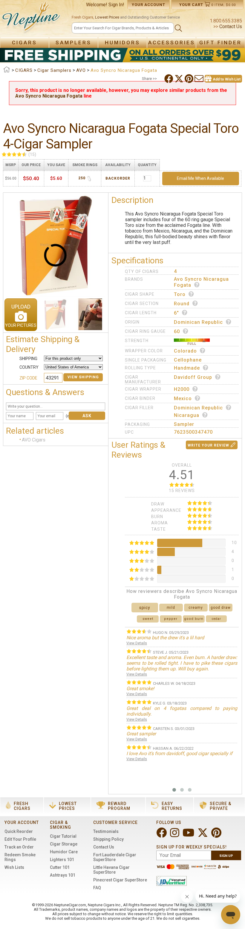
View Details (136, 643)
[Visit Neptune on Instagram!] (175, 835)
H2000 (181, 389)
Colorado (185, 351)
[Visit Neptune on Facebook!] (162, 835)
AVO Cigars (33, 440)
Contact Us (230, 26)
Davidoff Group (193, 377)
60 (177, 331)
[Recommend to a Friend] (200, 78)
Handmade (187, 368)
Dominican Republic (198, 322)
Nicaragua (186, 415)
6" (176, 313)
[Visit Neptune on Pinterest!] (217, 835)
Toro (180, 294)
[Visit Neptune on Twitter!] (203, 835)
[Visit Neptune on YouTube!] (189, 835)
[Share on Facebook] (169, 78)
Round (181, 303)
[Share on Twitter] (179, 78)
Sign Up (226, 856)
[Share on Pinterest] (190, 78)
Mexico (183, 398)
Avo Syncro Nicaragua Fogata (48, 96)
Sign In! (116, 4)
